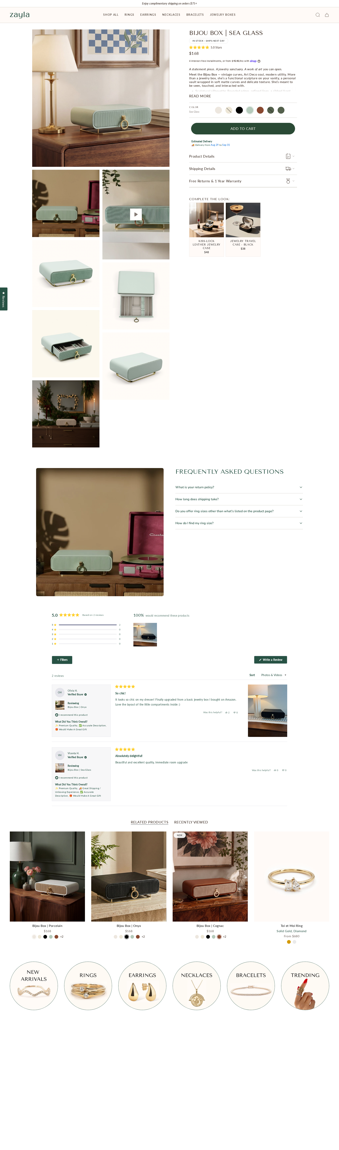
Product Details (201, 156)
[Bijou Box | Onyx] (128, 876)
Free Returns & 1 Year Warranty (215, 181)
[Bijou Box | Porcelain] (47, 876)
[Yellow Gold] (289, 942)
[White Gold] (294, 942)
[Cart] (326, 15)
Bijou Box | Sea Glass (79, 769)
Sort (253, 675)
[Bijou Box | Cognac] (210, 876)
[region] (145, 634)
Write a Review (274, 661)
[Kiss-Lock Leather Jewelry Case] (206, 220)
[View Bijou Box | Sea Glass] (136, 214)
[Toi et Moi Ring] (291, 876)
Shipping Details (202, 168)
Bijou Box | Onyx (77, 707)
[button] (110, 15)
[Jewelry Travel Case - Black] (243, 220)
